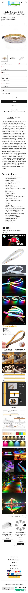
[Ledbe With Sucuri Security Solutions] (8, 588)
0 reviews (9, 64)
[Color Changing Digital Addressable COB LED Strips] (14, 37)
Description (10, 117)
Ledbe (16, 110)
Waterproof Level (6, 78)
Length (3, 72)
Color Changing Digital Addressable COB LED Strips (8, 19)
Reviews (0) (17, 117)
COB (12, 17)
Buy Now (14, 101)
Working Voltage (5, 83)
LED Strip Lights (6, 17)
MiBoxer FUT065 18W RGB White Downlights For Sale (20, 534)
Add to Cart (14, 105)
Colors (3, 66)
